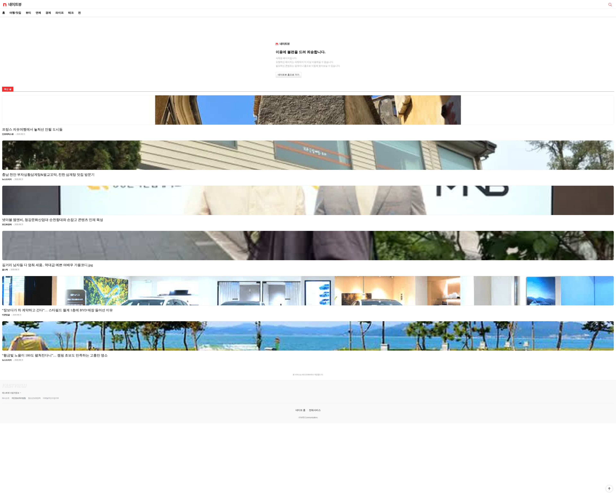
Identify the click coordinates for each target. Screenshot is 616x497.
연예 (38, 12)
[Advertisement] (308, 28)
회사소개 (5, 398)
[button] (609, 489)
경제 (48, 12)
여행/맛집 (15, 12)
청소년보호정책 (34, 398)
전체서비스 (315, 410)
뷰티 (28, 12)
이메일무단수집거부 (51, 398)
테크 (71, 12)
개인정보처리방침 (19, 398)
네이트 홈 (300, 410)
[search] (610, 4)
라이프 (60, 12)
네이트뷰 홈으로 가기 (288, 75)
